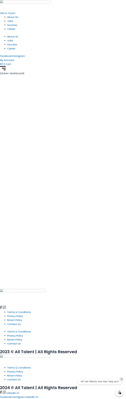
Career (11, 29)
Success (12, 25)
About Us (12, 17)
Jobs (10, 21)
